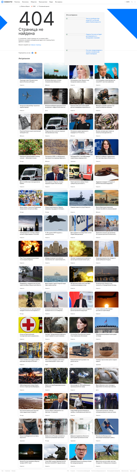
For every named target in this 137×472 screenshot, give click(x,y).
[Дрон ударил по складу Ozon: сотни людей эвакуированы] (81, 227)
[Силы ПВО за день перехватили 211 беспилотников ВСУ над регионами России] (56, 456)
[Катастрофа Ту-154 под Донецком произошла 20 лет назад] (81, 380)
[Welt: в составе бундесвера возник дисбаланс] (56, 380)
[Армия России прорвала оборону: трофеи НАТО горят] (30, 456)
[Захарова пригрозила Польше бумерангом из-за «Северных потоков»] (56, 303)
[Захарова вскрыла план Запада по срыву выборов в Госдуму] (106, 253)
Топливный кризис (44, 6)
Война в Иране (25, 6)
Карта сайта (133, 470)
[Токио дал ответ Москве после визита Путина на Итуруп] (30, 75)
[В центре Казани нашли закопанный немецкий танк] (30, 126)
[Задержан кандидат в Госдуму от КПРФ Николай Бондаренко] (106, 176)
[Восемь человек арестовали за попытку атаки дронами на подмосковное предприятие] (106, 126)
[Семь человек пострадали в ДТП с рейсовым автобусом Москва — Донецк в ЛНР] (30, 354)
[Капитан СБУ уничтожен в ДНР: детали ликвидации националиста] (81, 100)
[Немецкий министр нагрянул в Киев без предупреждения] (81, 456)
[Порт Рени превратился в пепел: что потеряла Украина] (30, 253)
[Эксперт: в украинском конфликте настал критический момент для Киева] (81, 253)
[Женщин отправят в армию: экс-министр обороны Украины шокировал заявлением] (106, 100)
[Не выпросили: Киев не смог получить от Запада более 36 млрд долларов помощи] (106, 278)
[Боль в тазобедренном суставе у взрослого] (30, 430)
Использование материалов (113, 470)
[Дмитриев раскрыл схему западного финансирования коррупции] (81, 303)
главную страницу (35, 45)
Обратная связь (125, 470)
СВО (34, 6)
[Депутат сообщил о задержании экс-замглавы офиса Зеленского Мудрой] (106, 151)
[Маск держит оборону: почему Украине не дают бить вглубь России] (56, 176)
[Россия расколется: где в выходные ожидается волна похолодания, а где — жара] (30, 303)
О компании (7, 470)
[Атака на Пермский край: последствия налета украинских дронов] (30, 329)
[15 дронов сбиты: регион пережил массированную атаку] (56, 126)
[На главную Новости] (7, 2)
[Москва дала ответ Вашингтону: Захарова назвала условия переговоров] (81, 75)
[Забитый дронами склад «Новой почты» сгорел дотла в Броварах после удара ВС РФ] (30, 380)
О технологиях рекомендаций (83, 470)
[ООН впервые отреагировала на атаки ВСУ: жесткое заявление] (106, 75)
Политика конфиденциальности (98, 470)
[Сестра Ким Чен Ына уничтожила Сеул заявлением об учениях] (81, 329)
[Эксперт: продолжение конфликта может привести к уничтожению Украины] (56, 329)
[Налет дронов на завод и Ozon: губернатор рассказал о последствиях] (81, 176)
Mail (2, 470)
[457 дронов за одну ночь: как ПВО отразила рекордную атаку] (81, 278)
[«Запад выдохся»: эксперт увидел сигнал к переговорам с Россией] (30, 227)
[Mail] (2, 2)
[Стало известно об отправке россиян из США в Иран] (106, 303)
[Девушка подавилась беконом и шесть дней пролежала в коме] (81, 430)
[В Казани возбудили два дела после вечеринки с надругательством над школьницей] (56, 100)
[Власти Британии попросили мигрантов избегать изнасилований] (106, 202)
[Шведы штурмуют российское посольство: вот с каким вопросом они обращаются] (56, 253)
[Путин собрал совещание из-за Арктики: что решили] (56, 405)
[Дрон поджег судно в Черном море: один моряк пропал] (56, 278)
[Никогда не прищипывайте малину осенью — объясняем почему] (30, 151)
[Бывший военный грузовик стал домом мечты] (81, 354)
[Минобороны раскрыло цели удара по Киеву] (106, 329)
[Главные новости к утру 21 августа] (81, 202)
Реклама (13, 470)
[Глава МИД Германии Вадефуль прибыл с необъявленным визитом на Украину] (81, 405)
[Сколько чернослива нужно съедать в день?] (106, 354)
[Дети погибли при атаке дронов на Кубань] (30, 176)
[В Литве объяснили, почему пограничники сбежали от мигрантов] (56, 75)
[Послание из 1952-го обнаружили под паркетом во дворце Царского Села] (56, 151)
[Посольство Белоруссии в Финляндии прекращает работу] (106, 430)
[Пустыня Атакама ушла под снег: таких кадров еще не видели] (30, 405)
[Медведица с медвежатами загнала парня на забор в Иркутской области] (30, 278)
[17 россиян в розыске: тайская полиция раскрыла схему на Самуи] (106, 405)
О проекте (72, 470)
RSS (68, 470)
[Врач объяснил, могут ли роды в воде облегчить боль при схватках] (106, 380)
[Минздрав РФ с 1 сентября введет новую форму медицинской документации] (81, 151)
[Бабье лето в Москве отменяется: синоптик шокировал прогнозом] (56, 430)
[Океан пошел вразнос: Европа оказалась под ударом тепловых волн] (56, 202)
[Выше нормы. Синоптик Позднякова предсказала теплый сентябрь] (30, 202)
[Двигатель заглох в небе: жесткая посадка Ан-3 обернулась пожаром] (106, 456)
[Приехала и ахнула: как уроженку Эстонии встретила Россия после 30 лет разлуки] (106, 227)
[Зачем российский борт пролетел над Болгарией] (30, 100)
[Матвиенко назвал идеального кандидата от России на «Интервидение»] (81, 126)
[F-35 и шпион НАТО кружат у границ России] (56, 227)
